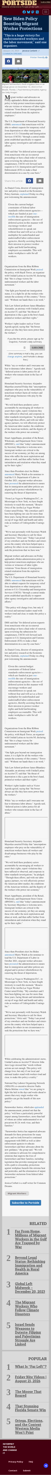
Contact (12, 1470)
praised (39, 269)
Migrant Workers (17, 1193)
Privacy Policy (15, 1461)
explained (24, 194)
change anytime (15, 356)
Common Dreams (12, 53)
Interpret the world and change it (10, 1448)
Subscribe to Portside (25, 1202)
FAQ (31, 1461)
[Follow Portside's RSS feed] (37, 12)
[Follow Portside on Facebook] (24, 12)
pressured (13, 483)
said (18, 444)
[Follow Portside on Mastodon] (33, 12)
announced (16, 124)
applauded (39, 1107)
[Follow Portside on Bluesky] (29, 12)
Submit (27, 1470)
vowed (22, 1089)
